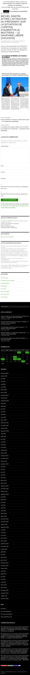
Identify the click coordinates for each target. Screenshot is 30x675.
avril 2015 (3, 532)
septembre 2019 (5, 400)
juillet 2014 (3, 551)
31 (23, 361)
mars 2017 (3, 477)
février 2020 (4, 389)
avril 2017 (3, 475)
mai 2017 (3, 472)
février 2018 (4, 450)
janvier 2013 (4, 587)
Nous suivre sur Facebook (7, 236)
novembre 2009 (4, 598)
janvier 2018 (4, 453)
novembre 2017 (4, 458)
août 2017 (3, 466)
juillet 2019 (3, 406)
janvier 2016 (4, 516)
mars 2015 (3, 535)
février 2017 (4, 480)
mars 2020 (3, 387)
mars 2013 (3, 582)
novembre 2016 (4, 488)
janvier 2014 (4, 560)
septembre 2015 (5, 527)
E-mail (3, 172)
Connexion (3, 608)
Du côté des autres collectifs (7, 280)
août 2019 (3, 403)
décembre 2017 (4, 455)
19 (2, 359)
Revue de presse (5, 13)
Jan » (27, 363)
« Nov (2, 363)
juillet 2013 (3, 573)
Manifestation (4, 286)
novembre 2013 (4, 565)
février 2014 (4, 557)
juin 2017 (3, 469)
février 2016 (4, 513)
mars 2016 (3, 510)
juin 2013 (3, 576)
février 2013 (4, 584)
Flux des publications (6, 611)
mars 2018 (3, 447)
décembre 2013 (4, 562)
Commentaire (5, 146)
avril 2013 (3, 579)
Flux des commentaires (6, 614)
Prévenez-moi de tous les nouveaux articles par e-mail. (14, 194)
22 (15, 359)
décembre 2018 (4, 422)
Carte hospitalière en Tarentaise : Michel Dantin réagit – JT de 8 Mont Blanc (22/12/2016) (15, 119)
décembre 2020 (4, 373)
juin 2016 (3, 502)
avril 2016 (3, 508)
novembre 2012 (4, 593)
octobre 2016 (4, 491)
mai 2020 (3, 381)
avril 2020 (3, 384)
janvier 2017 (4, 483)
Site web (3, 178)
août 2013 (3, 571)
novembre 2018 (4, 425)
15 (15, 357)
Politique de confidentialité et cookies (8, 671)
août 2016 (3, 497)
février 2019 (4, 420)
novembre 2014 (4, 546)
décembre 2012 (4, 590)
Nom (2, 165)
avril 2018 (3, 444)
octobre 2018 (4, 428)
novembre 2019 (4, 395)
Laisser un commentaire (12, 42)
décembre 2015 (4, 519)
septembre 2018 (5, 431)
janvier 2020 (4, 392)
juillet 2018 (3, 436)
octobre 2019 (4, 398)
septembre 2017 (5, 464)
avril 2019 (3, 414)
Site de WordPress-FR (6, 616)
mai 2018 (3, 442)
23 (19, 359)
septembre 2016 (5, 494)
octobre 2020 (4, 376)
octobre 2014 (4, 549)
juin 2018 (3, 439)
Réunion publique (5, 291)
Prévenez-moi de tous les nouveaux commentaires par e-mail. (14, 187)
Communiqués (4, 277)
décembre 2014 (4, 543)
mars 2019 (3, 417)
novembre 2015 (4, 521)
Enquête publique (5, 283)
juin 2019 (3, 409)
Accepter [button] (6, 11)
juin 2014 (3, 554)
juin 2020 (3, 378)
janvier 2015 (4, 540)
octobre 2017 (4, 461)
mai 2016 (3, 505)
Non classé (3, 288)
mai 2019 (3, 411)
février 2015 (4, 538)
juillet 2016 (3, 499)
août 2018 (3, 433)
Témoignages (4, 297)
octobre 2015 (4, 524)
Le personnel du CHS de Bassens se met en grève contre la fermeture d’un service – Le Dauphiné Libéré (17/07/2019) (14, 645)
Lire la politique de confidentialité (18, 11)
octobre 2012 (4, 595)
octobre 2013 (4, 568)
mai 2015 (3, 530)
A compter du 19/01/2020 (7, 220)
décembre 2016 (4, 486)
